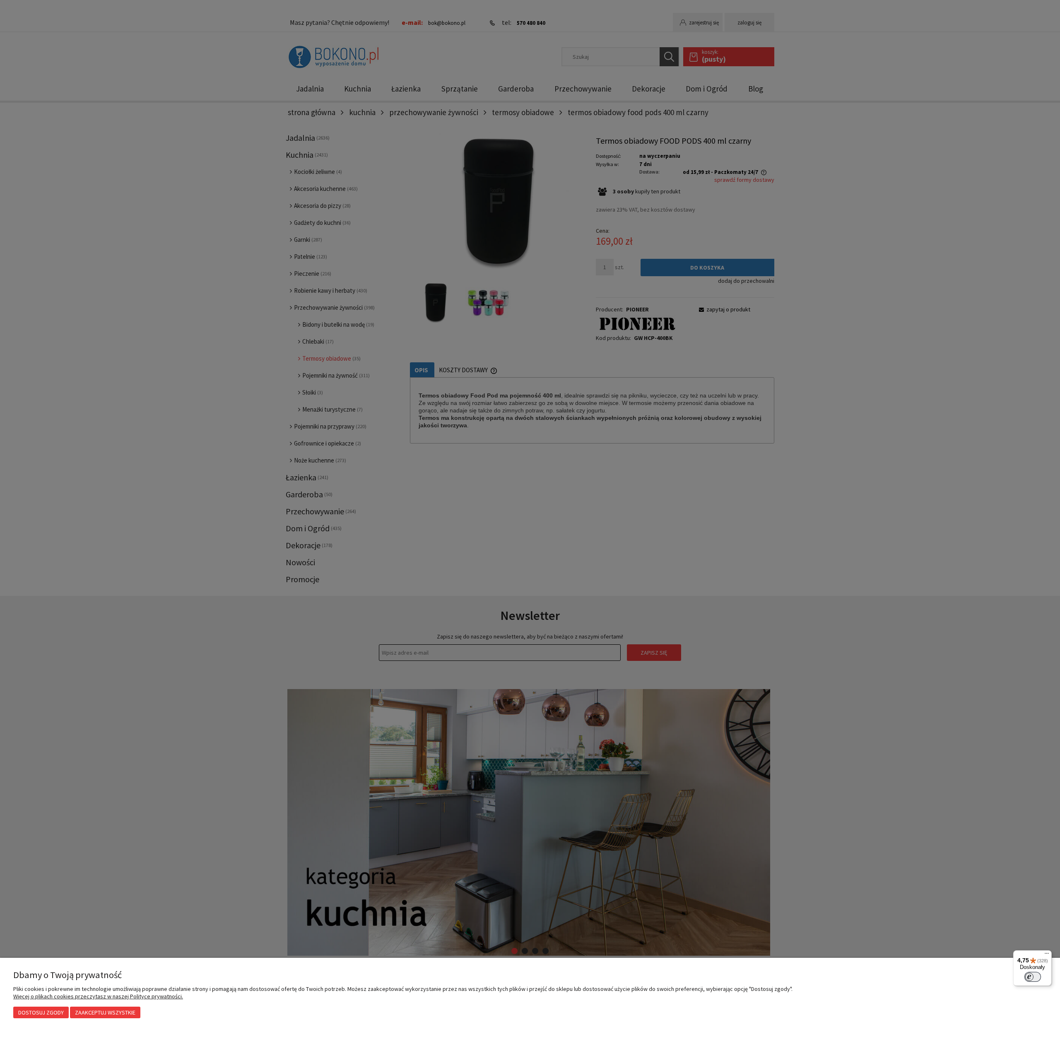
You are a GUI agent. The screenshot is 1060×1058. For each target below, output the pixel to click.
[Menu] (1047, 955)
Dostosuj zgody (41, 1012)
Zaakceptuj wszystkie (105, 1012)
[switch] (1032, 977)
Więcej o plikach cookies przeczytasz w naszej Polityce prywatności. (98, 996)
